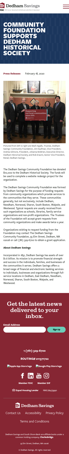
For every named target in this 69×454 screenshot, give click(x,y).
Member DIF (44, 383)
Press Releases (11, 73)
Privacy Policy (54, 413)
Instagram (47, 376)
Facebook (22, 376)
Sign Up (56, 329)
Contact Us (13, 413)
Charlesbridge (46, 437)
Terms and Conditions (34, 421)
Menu (66, 7)
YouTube (39, 376)
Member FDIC (26, 383)
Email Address (12, 325)
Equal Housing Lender (27, 390)
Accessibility (33, 413)
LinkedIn (31, 376)
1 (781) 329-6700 (35, 351)
